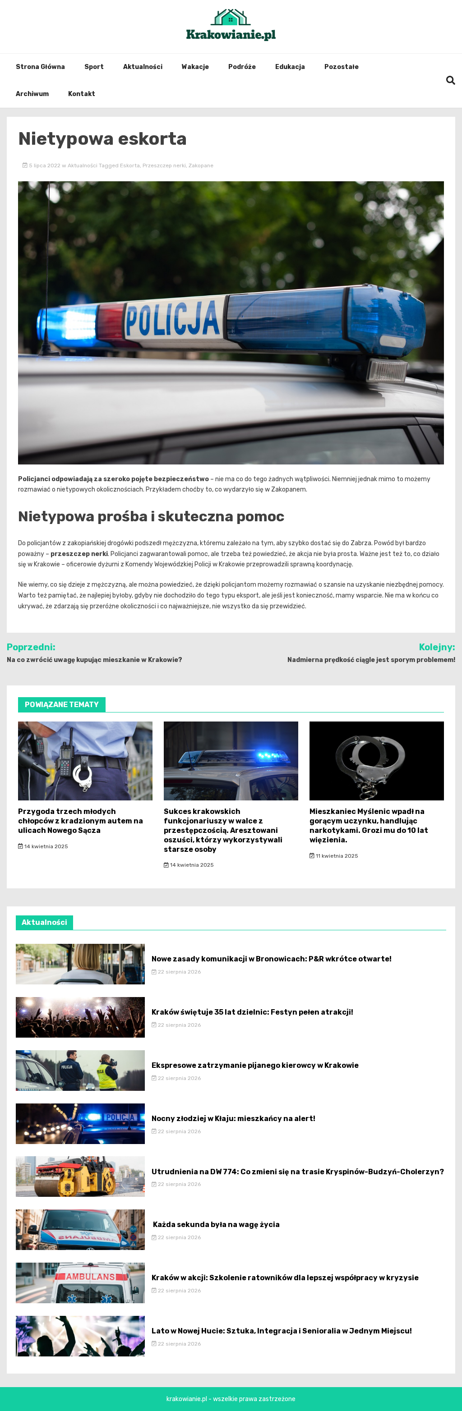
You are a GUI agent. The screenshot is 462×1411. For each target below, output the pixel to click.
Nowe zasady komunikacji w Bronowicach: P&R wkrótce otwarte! (272, 959)
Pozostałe (341, 67)
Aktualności (142, 67)
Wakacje (195, 67)
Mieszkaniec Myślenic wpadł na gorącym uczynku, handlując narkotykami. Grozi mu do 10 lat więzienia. (369, 825)
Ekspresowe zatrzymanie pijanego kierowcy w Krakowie (255, 1065)
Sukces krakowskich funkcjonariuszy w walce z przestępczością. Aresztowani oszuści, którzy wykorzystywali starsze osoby (223, 830)
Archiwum (32, 94)
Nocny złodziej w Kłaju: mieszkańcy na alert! (233, 1118)
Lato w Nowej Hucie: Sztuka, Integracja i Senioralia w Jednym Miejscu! (282, 1331)
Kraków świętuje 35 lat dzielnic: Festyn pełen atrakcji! (252, 1012)
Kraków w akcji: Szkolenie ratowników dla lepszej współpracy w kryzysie (285, 1277)
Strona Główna (40, 67)
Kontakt (81, 94)
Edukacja (290, 67)
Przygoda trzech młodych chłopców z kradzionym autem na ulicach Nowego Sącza (80, 821)
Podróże (242, 67)
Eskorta (130, 165)
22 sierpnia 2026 (179, 972)
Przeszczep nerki (164, 165)
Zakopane (201, 165)
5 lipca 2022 (45, 165)
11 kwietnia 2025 (336, 856)
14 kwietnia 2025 (45, 846)
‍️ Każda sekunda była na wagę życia (216, 1224)
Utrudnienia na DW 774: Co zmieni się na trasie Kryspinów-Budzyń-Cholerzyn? (298, 1171)
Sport (94, 67)
